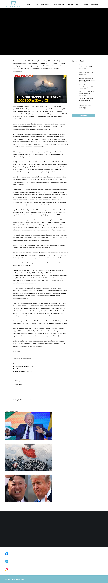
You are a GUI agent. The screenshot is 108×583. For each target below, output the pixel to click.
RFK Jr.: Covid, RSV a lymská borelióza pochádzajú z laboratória (86, 93)
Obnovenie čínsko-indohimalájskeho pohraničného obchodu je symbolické (86, 86)
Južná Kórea (18, 381)
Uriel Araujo (18, 383)
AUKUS (16, 380)
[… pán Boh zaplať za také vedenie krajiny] (74, 106)
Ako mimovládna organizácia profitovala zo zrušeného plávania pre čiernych (87, 79)
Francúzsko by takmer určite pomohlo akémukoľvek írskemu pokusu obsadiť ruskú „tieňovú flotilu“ (86, 66)
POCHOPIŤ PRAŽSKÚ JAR (86, 72)
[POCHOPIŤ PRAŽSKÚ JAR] (74, 73)
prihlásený (21, 400)
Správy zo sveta (9, 21)
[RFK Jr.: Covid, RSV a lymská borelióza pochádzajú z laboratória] (74, 93)
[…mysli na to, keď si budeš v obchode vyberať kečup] (74, 100)
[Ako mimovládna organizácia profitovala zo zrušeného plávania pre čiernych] (74, 79)
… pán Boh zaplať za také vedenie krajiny (85, 106)
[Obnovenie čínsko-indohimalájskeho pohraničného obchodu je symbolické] (74, 86)
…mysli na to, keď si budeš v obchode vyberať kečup (86, 99)
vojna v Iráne (18, 384)
